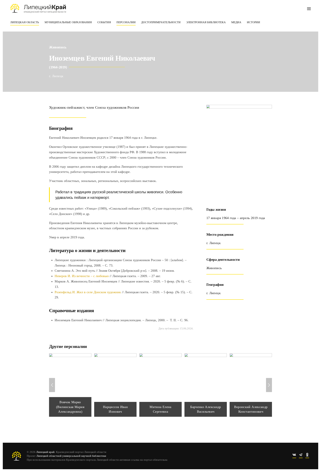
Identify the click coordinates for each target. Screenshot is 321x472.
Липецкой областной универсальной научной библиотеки (71, 455)
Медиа (236, 22)
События (104, 22)
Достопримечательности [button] (161, 22)
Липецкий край (45, 451)
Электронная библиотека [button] (206, 22)
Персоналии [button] (126, 22)
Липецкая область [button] (24, 22)
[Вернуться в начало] (38, 8)
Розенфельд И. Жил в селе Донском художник (88, 292)
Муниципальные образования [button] (68, 22)
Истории (253, 22)
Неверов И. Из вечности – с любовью (82, 276)
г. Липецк (56, 76)
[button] (309, 8)
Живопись (58, 47)
